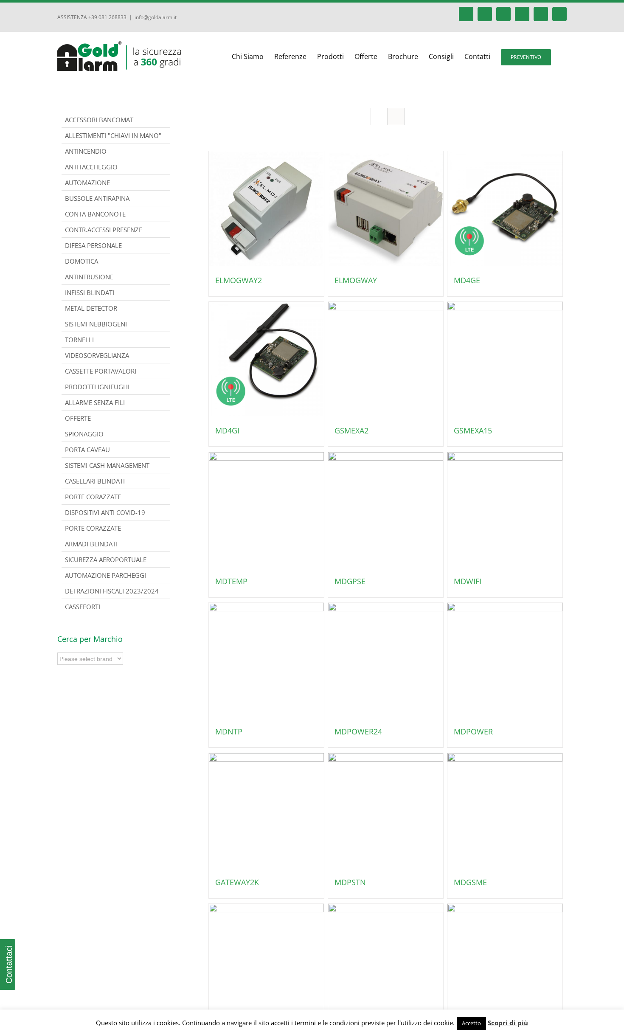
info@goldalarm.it (156, 17)
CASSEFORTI (82, 606)
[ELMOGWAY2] (266, 208)
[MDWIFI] (504, 509)
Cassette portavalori (100, 371)
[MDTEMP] (266, 509)
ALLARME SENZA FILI (95, 402)
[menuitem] (253, 56)
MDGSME (470, 882)
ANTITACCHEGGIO (91, 167)
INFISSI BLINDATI (89, 292)
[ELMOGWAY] (385, 208)
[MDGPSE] (385, 509)
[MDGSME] (504, 810)
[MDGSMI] (266, 961)
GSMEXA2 (351, 430)
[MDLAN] (504, 961)
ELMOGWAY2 (238, 280)
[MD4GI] (266, 359)
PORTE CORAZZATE (93, 528)
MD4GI (227, 430)
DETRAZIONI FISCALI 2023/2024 (112, 591)
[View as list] (396, 116)
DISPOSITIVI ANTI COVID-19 (105, 512)
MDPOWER (473, 731)
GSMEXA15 (473, 430)
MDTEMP (231, 581)
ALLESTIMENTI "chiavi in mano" (113, 135)
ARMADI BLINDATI (91, 544)
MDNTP (228, 731)
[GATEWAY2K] (266, 810)
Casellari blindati (95, 481)
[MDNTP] (266, 660)
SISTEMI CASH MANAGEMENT (107, 465)
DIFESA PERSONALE (93, 245)
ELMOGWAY (355, 280)
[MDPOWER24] (385, 660)
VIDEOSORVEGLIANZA (97, 355)
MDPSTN (350, 882)
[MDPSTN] (385, 810)
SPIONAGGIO (84, 434)
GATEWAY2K (237, 882)
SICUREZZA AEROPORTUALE (105, 559)
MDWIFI (467, 581)
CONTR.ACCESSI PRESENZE (103, 229)
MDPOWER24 (358, 731)
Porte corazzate (93, 496)
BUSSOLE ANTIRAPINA (97, 198)
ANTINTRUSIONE (89, 277)
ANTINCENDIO (86, 151)
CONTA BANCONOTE (95, 214)
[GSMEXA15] (504, 359)
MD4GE (467, 280)
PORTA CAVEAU (87, 449)
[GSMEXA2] (385, 359)
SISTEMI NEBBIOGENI (96, 324)
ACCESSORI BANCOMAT (99, 119)
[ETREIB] (385, 961)
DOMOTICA (81, 261)
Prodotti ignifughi (97, 386)
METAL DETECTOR (91, 308)
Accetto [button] (471, 1023)
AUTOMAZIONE (87, 182)
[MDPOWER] (504, 660)
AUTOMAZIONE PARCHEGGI (105, 575)
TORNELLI (79, 339)
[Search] (564, 56)
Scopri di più (508, 1022)
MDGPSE (349, 581)
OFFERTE (78, 418)
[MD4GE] (504, 208)
